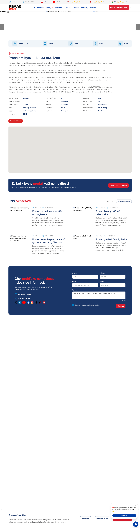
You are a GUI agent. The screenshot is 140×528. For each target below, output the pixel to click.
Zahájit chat (124, 515)
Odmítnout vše (102, 519)
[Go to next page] (112, 201)
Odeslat (121, 306)
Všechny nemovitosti (124, 201)
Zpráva (74, 290)
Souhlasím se (79, 305)
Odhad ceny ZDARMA (118, 7)
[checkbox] (73, 305)
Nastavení (85, 519)
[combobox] (45, 2)
